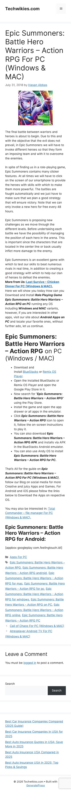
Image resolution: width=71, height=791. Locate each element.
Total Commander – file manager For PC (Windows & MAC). (30, 513)
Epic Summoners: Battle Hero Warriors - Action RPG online (34, 610)
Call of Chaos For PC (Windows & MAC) (37, 626)
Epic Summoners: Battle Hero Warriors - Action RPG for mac (34, 578)
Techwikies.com (22, 8)
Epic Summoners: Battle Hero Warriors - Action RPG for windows (34, 594)
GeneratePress (35, 785)
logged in (29, 663)
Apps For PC (18, 557)
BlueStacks (30, 371)
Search (10, 683)
